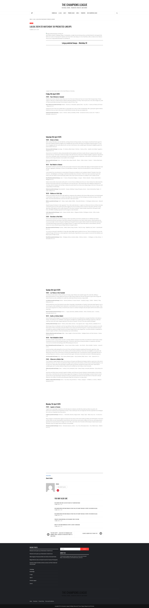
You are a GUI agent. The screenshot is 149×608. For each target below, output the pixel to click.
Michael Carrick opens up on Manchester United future (41, 550)
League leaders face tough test (90, 533)
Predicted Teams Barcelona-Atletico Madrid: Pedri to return (67, 519)
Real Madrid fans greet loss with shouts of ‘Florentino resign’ (67, 503)
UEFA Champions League (92, 13)
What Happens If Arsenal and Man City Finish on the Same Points (43, 556)
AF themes (92, 606)
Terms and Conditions (49, 601)
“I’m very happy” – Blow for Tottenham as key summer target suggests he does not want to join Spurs (61, 534)
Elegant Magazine (85, 606)
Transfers (83, 13)
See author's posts (62, 487)
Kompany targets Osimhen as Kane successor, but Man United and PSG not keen (43, 563)
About (31, 601)
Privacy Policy (41, 601)
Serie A (77, 13)
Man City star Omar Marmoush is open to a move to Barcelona (67, 524)
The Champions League (74, 5)
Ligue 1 (64, 13)
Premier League (71, 13)
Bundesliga (54, 13)
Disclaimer (35, 601)
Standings (32, 569)
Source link (48, 475)
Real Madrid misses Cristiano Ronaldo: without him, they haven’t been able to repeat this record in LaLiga (76, 508)
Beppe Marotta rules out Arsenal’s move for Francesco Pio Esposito (44, 559)
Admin (32, 29)
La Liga (60, 13)
